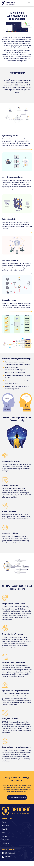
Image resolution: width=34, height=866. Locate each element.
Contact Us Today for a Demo (17, 797)
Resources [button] (5, 840)
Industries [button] (5, 829)
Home (4, 822)
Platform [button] (5, 825)
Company (5, 836)
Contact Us (5, 843)
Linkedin (7, 857)
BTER (4, 833)
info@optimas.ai (10, 853)
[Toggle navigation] (29, 3)
